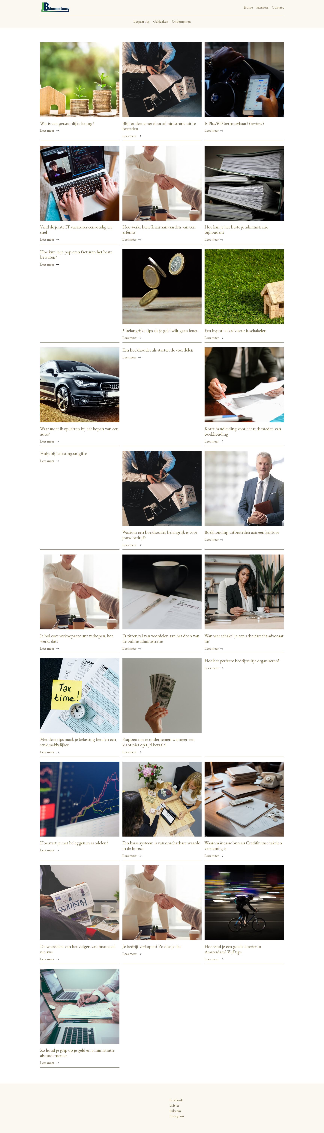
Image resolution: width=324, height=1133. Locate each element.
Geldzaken (160, 21)
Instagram (177, 1116)
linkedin (175, 1110)
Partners (262, 7)
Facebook (176, 1100)
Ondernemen (181, 21)
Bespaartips (141, 21)
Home (248, 7)
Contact (278, 7)
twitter (174, 1105)
